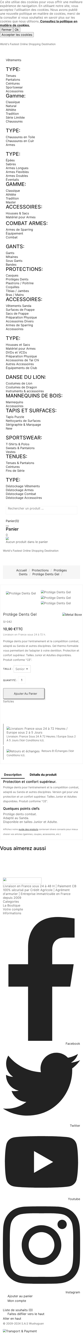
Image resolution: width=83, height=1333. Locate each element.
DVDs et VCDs (16, 352)
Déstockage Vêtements (23, 486)
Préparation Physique (21, 317)
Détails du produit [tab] (43, 775)
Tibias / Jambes (17, 291)
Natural (11, 106)
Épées (10, 160)
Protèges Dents (17, 279)
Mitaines (12, 257)
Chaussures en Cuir (20, 141)
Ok (17, 30)
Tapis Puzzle (15, 417)
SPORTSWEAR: (24, 438)
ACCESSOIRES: (24, 207)
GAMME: (16, 184)
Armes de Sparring (19, 229)
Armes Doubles (17, 176)
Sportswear (14, 87)
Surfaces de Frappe (20, 310)
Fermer (7, 30)
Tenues (11, 76)
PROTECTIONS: (24, 269)
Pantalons (13, 79)
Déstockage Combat (21, 494)
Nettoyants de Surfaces (23, 421)
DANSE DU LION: (26, 377)
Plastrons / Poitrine (20, 283)
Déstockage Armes (20, 490)
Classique (13, 102)
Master (11, 202)
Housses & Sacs (17, 213)
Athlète (11, 110)
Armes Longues (17, 168)
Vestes (10, 452)
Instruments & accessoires (25, 391)
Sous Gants (14, 261)
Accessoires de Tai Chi (22, 360)
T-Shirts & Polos (17, 444)
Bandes (11, 264)
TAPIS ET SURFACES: (31, 411)
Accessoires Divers (20, 321)
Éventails (12, 180)
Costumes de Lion (19, 383)
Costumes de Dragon (21, 387)
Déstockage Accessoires (24, 498)
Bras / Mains (15, 295)
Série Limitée (15, 117)
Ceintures (13, 83)
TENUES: (16, 456)
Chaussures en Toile (20, 137)
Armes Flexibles (17, 172)
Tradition (12, 114)
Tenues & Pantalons (20, 463)
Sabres (11, 164)
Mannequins (14, 402)
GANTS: (15, 246)
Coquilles (12, 287)
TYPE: (13, 69)
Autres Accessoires (20, 364)
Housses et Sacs (18, 345)
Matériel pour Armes (21, 217)
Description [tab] (13, 775)
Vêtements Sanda (18, 306)
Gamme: (15, 96)
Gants (10, 253)
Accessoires (14, 91)
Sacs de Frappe (17, 313)
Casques (12, 275)
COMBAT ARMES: (27, 223)
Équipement (14, 233)
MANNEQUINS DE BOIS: (34, 396)
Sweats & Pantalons (20, 448)
